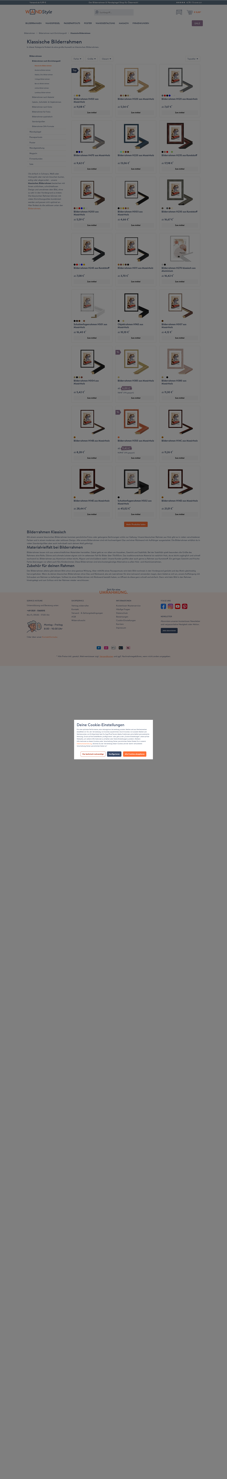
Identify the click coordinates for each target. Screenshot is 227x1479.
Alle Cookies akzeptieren (135, 754)
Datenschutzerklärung (84, 743)
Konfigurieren (114, 754)
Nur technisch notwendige (93, 754)
